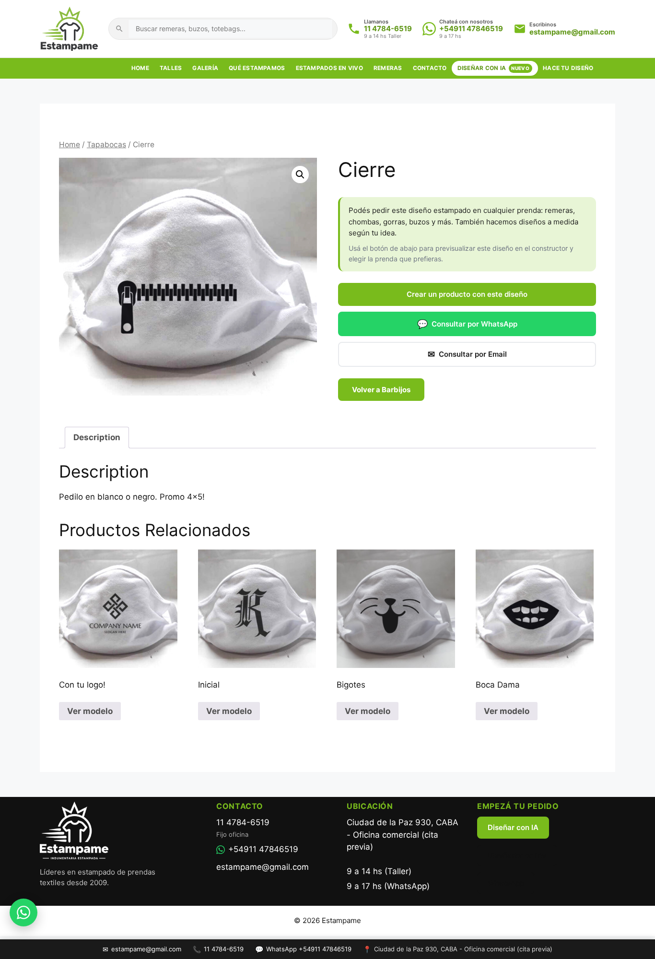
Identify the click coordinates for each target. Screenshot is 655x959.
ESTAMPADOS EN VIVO (329, 68)
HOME (140, 68)
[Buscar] (119, 28)
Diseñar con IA (513, 827)
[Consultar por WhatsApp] (23, 912)
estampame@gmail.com (572, 32)
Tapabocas (106, 144)
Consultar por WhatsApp (467, 324)
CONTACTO (430, 68)
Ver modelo (90, 711)
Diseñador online (517, 855)
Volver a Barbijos (381, 389)
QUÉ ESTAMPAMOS (257, 68)
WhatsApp (506, 883)
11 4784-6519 (388, 28)
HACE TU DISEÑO (568, 68)
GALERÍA (205, 68)
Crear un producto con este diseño (467, 294)
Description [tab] (96, 437)
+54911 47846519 (471, 28)
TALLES (171, 68)
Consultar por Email (467, 354)
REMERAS (388, 68)
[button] (300, 174)
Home (69, 144)
